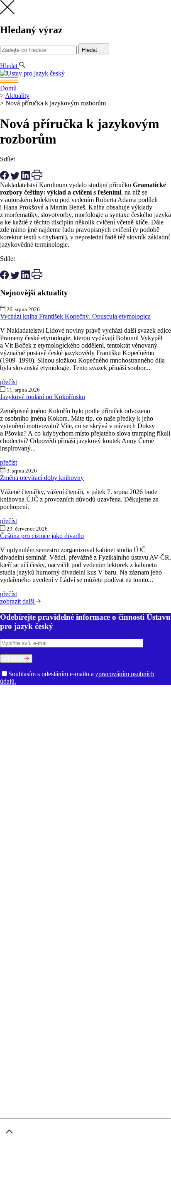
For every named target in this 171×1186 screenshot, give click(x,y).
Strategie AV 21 (107, 800)
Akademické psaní (41, 929)
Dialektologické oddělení (33, 717)
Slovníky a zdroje (23, 814)
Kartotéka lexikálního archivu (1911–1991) (80, 859)
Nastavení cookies (40, 914)
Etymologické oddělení (98, 717)
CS (6, 58)
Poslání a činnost (23, 702)
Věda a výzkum (21, 777)
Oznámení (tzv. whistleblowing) (120, 762)
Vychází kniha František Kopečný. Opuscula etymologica (75, 316)
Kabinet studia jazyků (80, 747)
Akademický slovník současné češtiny (50, 822)
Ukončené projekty (60, 800)
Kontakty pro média (111, 755)
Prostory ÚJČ (86, 702)
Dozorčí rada (18, 710)
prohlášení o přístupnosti (110, 1182)
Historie (57, 702)
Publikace (52, 785)
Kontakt (27, 922)
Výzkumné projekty (54, 792)
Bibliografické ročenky (60, 829)
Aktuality (17, 95)
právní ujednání (56, 1182)
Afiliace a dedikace (25, 807)
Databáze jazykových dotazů (38, 837)
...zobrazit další (47, 867)
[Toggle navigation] (85, 81)
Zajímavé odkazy (22, 770)
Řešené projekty (103, 792)
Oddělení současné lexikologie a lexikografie (59, 732)
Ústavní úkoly (19, 785)
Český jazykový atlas (119, 829)
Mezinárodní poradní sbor (70, 710)
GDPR (26, 907)
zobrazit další (18, 601)
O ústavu (12, 695)
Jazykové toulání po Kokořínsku (42, 396)
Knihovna (70, 755)
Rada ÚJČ (139, 702)
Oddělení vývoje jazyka (79, 740)
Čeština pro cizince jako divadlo (42, 535)
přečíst (8, 381)
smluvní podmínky (50, 1168)
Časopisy (141, 800)
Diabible (89, 837)
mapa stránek (17, 1182)
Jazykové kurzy (37, 937)
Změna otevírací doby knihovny (42, 477)
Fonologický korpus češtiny (58, 852)
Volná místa (62, 762)
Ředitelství (41, 755)
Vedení (115, 702)
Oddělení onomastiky (57, 725)
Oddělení (117, 710)
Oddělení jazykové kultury (120, 725)
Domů (8, 88)
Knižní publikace (89, 785)
